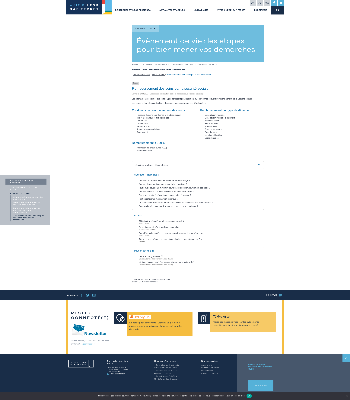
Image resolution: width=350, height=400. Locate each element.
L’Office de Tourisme (210, 368)
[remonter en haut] (346, 358)
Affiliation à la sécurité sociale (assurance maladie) (161, 221)
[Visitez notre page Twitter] (281, 3)
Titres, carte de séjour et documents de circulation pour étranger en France (172, 239)
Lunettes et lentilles (213, 135)
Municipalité (201, 10)
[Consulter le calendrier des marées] (260, 3)
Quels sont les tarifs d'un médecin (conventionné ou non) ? (165, 195)
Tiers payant (142, 132)
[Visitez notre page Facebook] (274, 3)
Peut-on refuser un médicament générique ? (158, 199)
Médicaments (211, 126)
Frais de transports (213, 129)
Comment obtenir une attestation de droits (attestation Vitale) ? (166, 191)
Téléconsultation (212, 120)
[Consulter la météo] (253, 3)
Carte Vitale (142, 120)
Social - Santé (158, 74)
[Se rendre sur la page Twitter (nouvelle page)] (88, 295)
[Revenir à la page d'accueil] (88, 7)
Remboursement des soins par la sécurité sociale (189, 74)
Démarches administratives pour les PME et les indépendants (27, 210)
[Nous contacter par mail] (94, 295)
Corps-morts (206, 365)
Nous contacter (118, 374)
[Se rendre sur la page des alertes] (267, 3)
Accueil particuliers (141, 74)
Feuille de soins (144, 126)
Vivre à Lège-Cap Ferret (231, 10)
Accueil (135, 65)
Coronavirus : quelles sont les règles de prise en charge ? (164, 180)
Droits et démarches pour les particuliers (28, 198)
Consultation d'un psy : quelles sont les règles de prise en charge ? (168, 206)
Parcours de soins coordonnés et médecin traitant (159, 115)
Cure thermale (211, 132)
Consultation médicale (214, 115)
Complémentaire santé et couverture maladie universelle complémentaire (171, 233)
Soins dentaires (212, 138)
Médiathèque (207, 371)
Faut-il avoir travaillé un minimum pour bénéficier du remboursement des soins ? (174, 188)
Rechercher (261, 385)
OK (249, 396)
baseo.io (156, 282)
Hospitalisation (211, 123)
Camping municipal (209, 373)
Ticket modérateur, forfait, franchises (153, 118)
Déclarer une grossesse (150, 256)
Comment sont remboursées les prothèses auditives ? (163, 184)
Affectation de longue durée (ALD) (152, 148)
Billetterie (260, 10)
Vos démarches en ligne (23, 188)
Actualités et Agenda (172, 10)
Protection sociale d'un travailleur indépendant (159, 227)
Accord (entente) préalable (148, 129)
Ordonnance (142, 123)
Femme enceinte (144, 150)
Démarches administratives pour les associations (27, 204)
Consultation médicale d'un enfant (220, 118)
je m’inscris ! (88, 344)
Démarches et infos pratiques (133, 10)
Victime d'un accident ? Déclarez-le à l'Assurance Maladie (165, 262)
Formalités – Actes (20, 194)
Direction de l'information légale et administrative (152, 280)
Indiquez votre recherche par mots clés (260, 366)
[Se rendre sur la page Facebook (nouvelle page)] (81, 295)
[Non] (346, 396)
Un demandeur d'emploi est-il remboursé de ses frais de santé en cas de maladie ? (176, 202)
